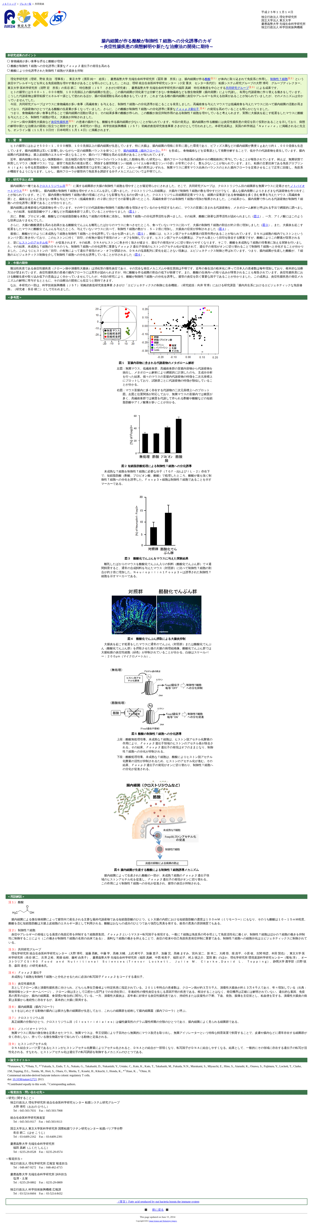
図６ (138, 254)
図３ (265, 225)
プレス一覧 (25, 4)
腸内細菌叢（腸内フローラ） (142, 150)
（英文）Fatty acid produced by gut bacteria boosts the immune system (158, 1201)
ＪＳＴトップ (9, 4)
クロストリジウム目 (52, 185)
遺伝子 (188, 109)
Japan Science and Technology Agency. (163, 1221)
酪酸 (207, 79)
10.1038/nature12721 (24, 1079)
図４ (222, 228)
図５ (141, 233)
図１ (132, 211)
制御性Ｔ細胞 (279, 79)
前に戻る (158, 1209)
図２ (257, 216)
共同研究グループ (237, 88)
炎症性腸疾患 (59, 122)
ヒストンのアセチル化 (33, 242)
